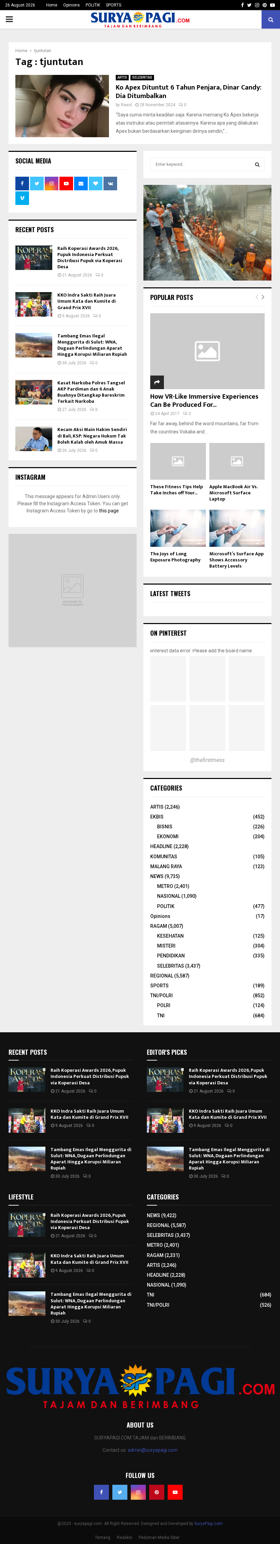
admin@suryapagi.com (153, 1450)
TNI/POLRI (161, 995)
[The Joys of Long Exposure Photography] (178, 528)
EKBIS (157, 816)
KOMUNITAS (163, 856)
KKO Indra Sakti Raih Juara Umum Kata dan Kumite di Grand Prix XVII (86, 301)
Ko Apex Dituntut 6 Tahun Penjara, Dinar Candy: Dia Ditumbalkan (189, 92)
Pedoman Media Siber (159, 1537)
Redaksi (124, 1537)
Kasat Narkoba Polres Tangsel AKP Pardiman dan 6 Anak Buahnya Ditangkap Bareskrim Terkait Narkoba (91, 392)
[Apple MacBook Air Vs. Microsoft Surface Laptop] (237, 461)
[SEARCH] (257, 164)
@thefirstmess (207, 760)
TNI (161, 1015)
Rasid (126, 104)
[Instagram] (138, 1492)
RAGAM (158, 926)
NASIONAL (168, 896)
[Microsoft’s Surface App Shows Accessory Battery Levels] (237, 528)
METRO (165, 886)
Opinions (71, 5)
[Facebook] (101, 1492)
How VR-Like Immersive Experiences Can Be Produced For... (204, 401)
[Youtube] (175, 1492)
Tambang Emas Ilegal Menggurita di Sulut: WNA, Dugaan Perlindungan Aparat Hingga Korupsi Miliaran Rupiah (92, 345)
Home (51, 5)
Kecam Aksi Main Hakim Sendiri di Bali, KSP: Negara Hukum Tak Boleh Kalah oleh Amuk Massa (92, 436)
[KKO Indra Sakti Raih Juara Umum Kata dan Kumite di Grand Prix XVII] (33, 304)
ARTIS (122, 77)
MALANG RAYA (166, 866)
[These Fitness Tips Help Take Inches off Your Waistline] (178, 461)
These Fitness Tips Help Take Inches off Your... (176, 490)
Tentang (102, 1537)
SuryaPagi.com (208, 1523)
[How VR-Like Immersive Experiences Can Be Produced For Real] (207, 351)
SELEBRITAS (142, 77)
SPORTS (113, 5)
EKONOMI (168, 836)
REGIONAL (161, 975)
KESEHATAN (170, 936)
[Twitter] (119, 1492)
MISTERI (166, 946)
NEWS (157, 876)
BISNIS (164, 826)
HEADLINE (161, 846)
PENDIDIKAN (171, 955)
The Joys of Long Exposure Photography (175, 557)
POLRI (163, 1005)
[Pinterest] (156, 1492)
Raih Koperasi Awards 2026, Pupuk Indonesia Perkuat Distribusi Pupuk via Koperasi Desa (89, 257)
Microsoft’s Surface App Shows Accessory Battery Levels (236, 560)
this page (109, 510)
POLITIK (93, 5)
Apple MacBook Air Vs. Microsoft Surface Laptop (233, 493)
